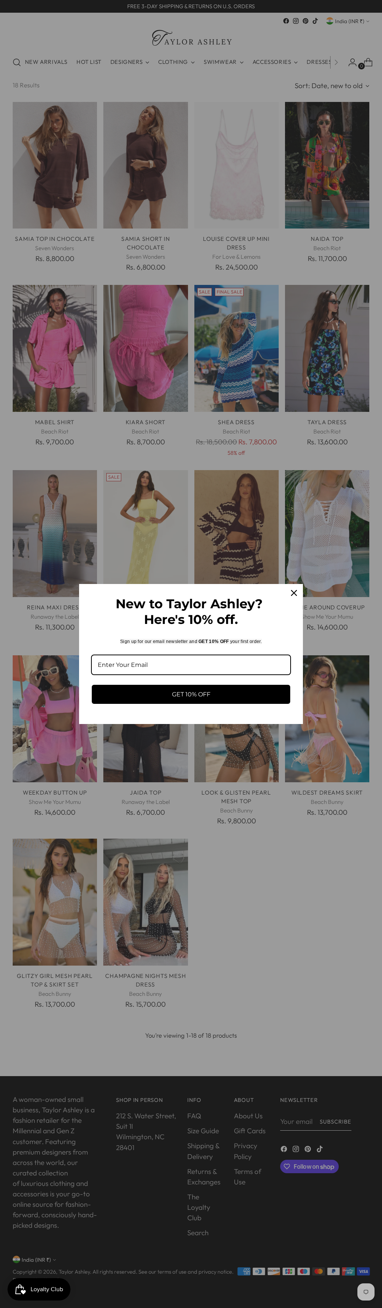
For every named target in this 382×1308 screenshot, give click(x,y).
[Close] (294, 593)
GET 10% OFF (191, 694)
